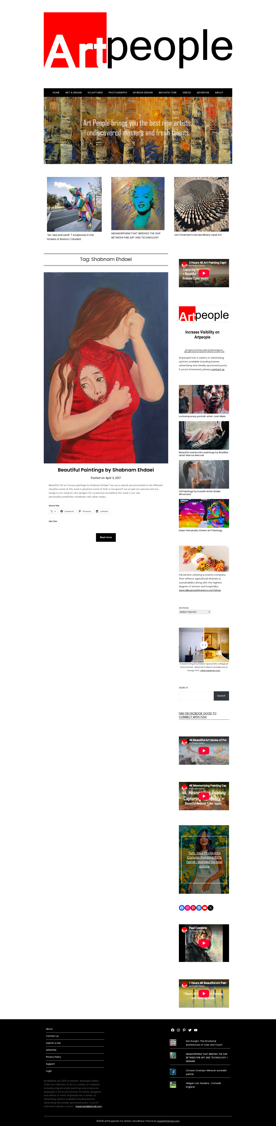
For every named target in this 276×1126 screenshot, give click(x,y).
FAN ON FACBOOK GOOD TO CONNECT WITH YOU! (197, 715)
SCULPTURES (95, 92)
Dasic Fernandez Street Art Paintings (200, 530)
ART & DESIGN (73, 92)
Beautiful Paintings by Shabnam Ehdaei (106, 469)
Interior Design (143, 92)
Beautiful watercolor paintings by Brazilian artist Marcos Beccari (203, 454)
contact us (217, 369)
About (219, 92)
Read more (106, 537)
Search (183, 687)
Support (50, 1064)
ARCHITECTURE (168, 92)
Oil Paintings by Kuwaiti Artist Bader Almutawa (200, 493)
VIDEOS (186, 92)
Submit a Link (53, 1043)
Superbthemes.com (168, 1121)
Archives (184, 607)
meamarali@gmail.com (88, 1106)
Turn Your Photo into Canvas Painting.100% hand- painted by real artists (204, 860)
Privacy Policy (53, 1056)
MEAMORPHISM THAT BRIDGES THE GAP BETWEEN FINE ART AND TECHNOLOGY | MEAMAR (206, 1057)
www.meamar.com (210, 670)
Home (56, 92)
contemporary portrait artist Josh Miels (202, 416)
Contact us (52, 1036)
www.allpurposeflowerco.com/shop (200, 590)
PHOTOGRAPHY (118, 92)
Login (49, 1071)
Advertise (203, 92)
